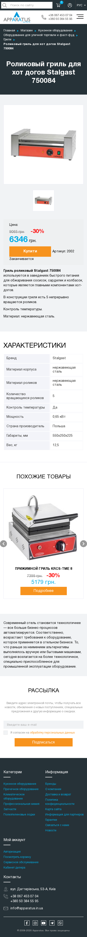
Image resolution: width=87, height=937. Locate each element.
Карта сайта (53, 809)
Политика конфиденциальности (59, 802)
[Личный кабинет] (70, 5)
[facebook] (26, 922)
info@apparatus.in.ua (26, 908)
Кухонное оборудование (55, 30)
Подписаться (43, 742)
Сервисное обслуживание (21, 862)
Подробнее (43, 591)
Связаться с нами (57, 825)
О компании (53, 789)
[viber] (60, 922)
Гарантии (51, 820)
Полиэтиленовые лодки (19, 814)
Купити (30, 251)
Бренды (50, 784)
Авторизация (12, 851)
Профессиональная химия (21, 804)
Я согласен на (42, 732)
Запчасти (9, 809)
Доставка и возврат (58, 794)
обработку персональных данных (52, 732)
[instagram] (35, 922)
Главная (9, 30)
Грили (7, 39)
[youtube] (43, 922)
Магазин (27, 30)
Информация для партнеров (64, 814)
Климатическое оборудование (14, 796)
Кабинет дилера (14, 867)
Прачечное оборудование (21, 789)
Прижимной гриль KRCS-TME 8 (43, 568)
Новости (50, 830)
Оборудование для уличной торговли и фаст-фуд (38, 35)
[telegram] (52, 922)
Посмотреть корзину (17, 857)
